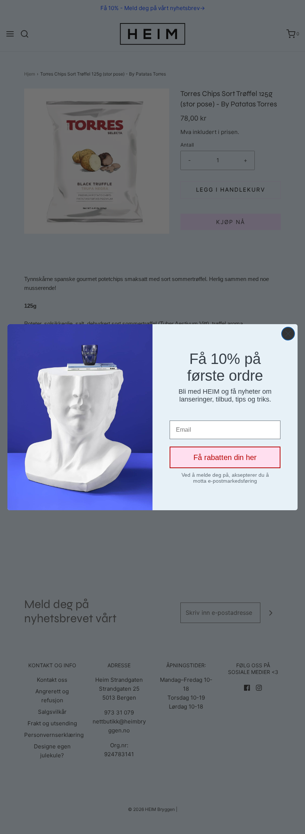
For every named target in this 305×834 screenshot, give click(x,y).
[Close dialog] (288, 333)
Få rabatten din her (225, 457)
